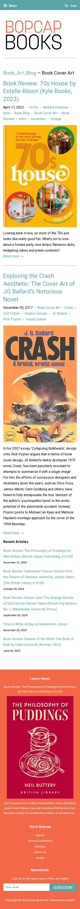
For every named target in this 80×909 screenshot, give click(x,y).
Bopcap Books (39, 900)
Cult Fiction (11, 313)
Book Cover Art (45, 113)
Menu (12, 5)
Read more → (13, 256)
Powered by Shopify (62, 900)
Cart (73, 5)
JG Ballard (59, 313)
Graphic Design (36, 313)
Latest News (40, 679)
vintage (55, 119)
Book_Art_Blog (19, 73)
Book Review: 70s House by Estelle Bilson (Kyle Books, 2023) (39, 91)
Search (40, 835)
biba (6, 113)
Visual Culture (36, 319)
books (40, 857)
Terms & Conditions (40, 840)
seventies (38, 119)
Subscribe (63, 887)
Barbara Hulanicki (55, 107)
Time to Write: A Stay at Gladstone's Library (35, 624)
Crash (68, 308)
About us (40, 852)
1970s (33, 107)
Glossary (40, 846)
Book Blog (22, 113)
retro (22, 119)
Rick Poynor (12, 319)
